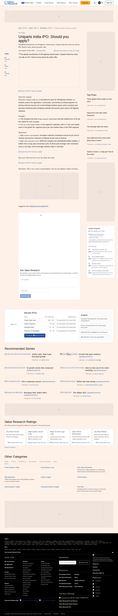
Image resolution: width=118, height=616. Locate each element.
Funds (46, 3)
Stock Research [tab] (33, 461)
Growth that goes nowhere (89, 354)
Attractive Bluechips (9, 587)
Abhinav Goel (45, 360)
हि (102, 2)
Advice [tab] (6, 461)
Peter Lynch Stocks (9, 589)
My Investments (10, 561)
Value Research (101, 119)
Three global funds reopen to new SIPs (99, 100)
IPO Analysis (43, 28)
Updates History (79, 580)
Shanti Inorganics (30, 324)
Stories (31, 28)
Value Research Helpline (29, 574)
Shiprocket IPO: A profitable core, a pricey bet (94, 332)
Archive (25, 561)
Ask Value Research (65, 577)
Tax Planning (26, 587)
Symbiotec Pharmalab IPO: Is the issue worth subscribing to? (94, 319)
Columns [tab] (13, 461)
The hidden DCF (79, 393)
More (70, 3)
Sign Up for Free (83, 562)
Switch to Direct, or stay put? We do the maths (100, 153)
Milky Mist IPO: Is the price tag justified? (92, 337)
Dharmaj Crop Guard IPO (39, 206)
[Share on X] (6, 65)
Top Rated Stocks (9, 585)
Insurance (25, 589)
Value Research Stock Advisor (68, 604)
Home (20, 28)
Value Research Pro (65, 607)
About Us (96, 564)
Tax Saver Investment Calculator (46, 577)
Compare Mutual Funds (47, 567)
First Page (25, 595)
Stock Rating (78, 586)
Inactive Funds (44, 584)
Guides (76, 574)
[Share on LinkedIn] (7, 72)
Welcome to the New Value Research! (97, 114)
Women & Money (27, 570)
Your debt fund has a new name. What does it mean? (99, 139)
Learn (76, 583)
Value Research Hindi (65, 586)
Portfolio (39, 3)
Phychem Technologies (32, 331)
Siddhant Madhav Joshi (103, 144)
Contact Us (96, 570)
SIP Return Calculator (46, 570)
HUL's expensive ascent (31, 382)
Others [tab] (55, 461)
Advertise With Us (98, 573)
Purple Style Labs (30, 320)
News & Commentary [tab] (45, 461)
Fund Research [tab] (22, 461)
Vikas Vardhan (99, 374)
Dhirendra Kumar (101, 130)
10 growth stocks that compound (39, 368)
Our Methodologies (65, 583)
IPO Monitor (29, 335)
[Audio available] (100, 360)
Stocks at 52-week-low (10, 592)
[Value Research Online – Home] (11, 2)
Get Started (25, 567)
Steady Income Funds (10, 576)
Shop (76, 577)
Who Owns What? (45, 580)
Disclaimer (56, 613)
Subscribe (85, 3)
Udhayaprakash (41, 50)
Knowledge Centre (65, 574)
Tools (42, 561)
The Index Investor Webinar (30, 580)
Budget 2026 (26, 572)
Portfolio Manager (45, 563)
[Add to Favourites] (6, 80)
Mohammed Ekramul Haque (94, 385)
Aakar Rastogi (101, 105)
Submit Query (25, 296)
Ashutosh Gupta (101, 158)
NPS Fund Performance (47, 582)
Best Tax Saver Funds (10, 578)
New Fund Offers (45, 572)
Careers (95, 567)
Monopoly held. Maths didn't (35, 393)
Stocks (59, 3)
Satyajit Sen (34, 385)
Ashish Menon (86, 396)
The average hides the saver (97, 127)
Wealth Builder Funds (10, 574)
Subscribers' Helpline (28, 563)
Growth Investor (27, 582)
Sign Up (109, 3)
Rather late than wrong (86, 382)
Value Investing (26, 578)
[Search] (95, 3)
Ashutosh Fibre (29, 327)
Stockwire (25, 593)
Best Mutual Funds (45, 565)
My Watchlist (9, 564)
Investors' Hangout (27, 576)
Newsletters (62, 580)
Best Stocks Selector (46, 574)
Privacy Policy (47, 613)
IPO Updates (26, 591)
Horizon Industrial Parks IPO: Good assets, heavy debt (93, 326)
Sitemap (63, 613)
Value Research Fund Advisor (68, 601)
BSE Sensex (8, 594)
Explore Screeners (10, 447)
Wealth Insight (29, 3)
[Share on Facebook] (7, 58)
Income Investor (27, 584)
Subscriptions (9, 567)
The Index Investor (27, 565)
